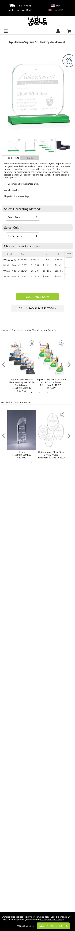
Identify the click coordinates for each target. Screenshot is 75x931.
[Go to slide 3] (47, 392)
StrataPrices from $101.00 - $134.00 (22, 455)
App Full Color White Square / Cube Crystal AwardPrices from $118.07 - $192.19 (51, 383)
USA (58, 5)
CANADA (57, 10)
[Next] (69, 364)
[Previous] (3, 364)
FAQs (30, 158)
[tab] (11, 157)
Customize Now (37, 296)
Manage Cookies (25, 925)
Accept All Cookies (53, 925)
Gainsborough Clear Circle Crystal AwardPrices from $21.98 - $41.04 (51, 455)
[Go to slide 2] (39, 392)
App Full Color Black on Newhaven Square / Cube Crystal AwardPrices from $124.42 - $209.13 (22, 385)
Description (11, 158)
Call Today (37, 308)
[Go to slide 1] (31, 392)
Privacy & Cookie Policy (51, 919)
